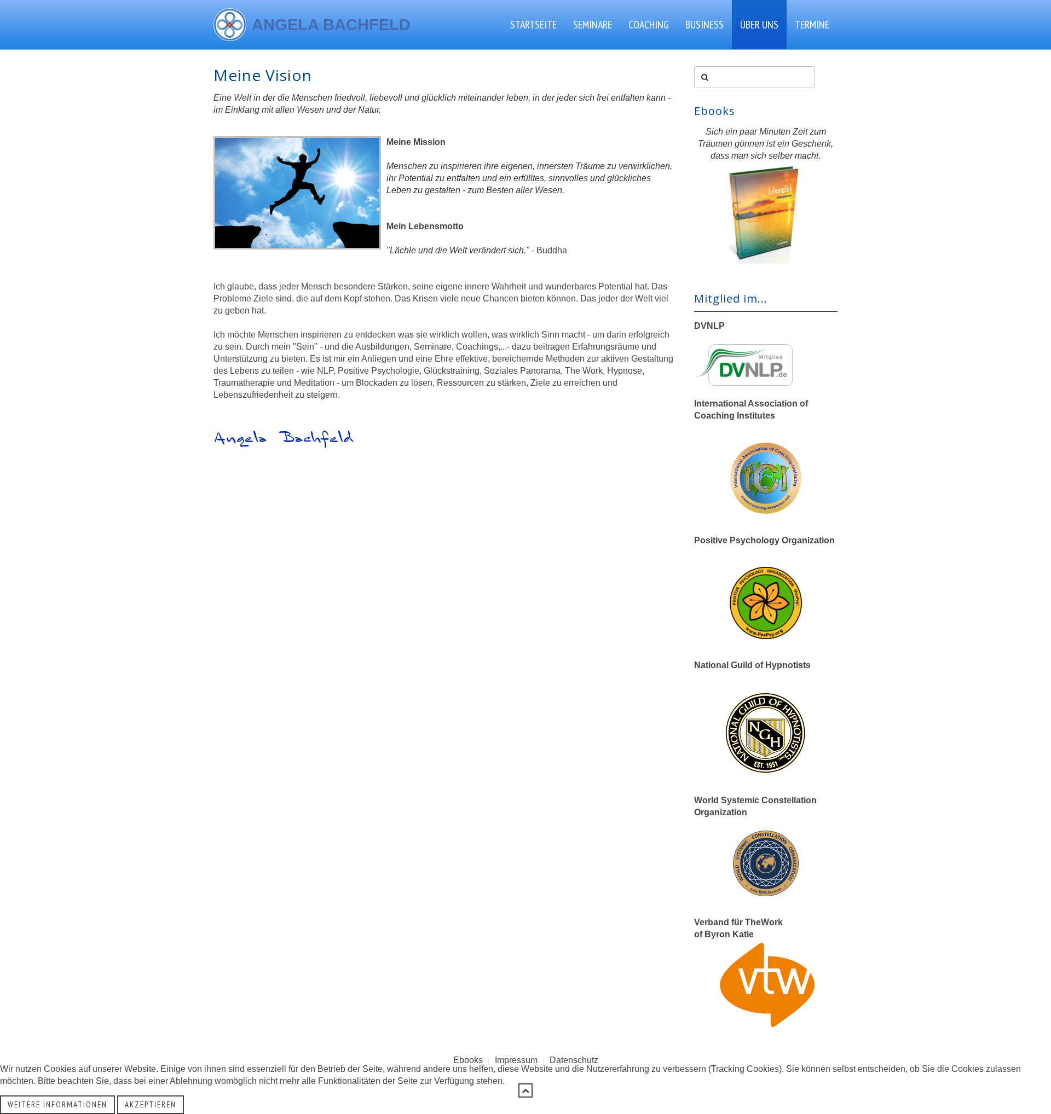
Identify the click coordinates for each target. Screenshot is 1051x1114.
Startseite (533, 25)
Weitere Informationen (57, 1104)
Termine (812, 25)
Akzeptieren (150, 1104)
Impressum (516, 1060)
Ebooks (468, 1060)
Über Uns (759, 25)
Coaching (648, 25)
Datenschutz (574, 1060)
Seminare (592, 25)
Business (704, 25)
